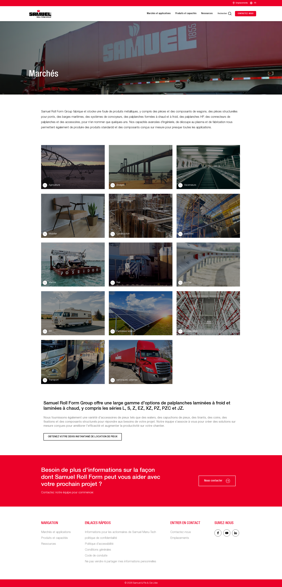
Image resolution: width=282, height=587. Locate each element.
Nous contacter (213, 480)
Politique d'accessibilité (99, 544)
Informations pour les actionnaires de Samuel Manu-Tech (120, 532)
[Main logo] (40, 13)
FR (255, 3)
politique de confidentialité (101, 538)
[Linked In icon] (226, 533)
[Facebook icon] (217, 533)
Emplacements (242, 3)
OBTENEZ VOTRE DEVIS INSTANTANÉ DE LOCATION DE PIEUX (82, 437)
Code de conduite (96, 555)
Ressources (207, 13)
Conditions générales (98, 550)
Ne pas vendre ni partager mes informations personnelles (120, 561)
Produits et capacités (186, 13)
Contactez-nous (180, 532)
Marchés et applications (159, 13)
